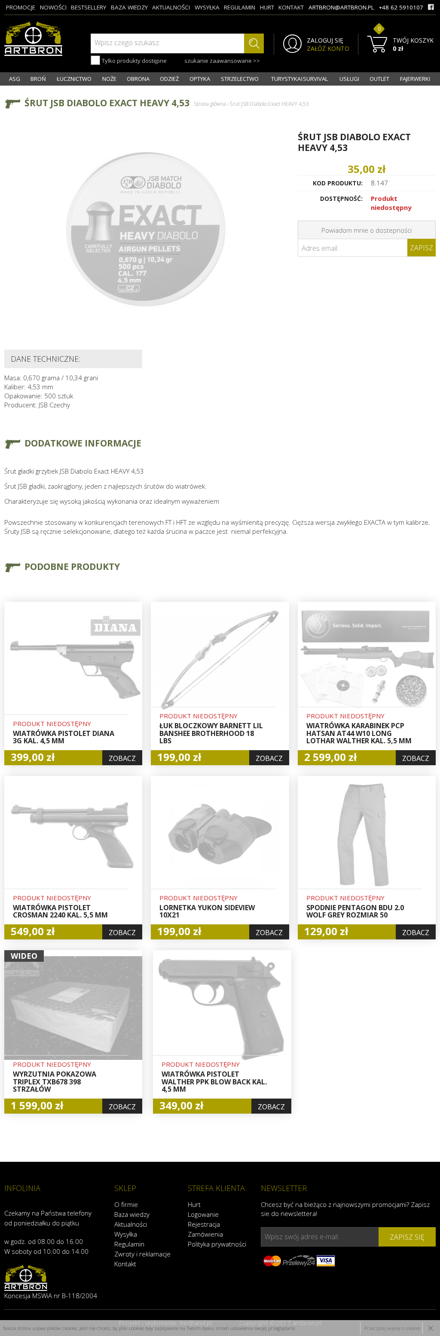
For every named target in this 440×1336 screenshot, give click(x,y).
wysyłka (207, 7)
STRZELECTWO (240, 79)
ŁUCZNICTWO (74, 79)
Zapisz (421, 247)
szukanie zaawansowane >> (222, 61)
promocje (20, 7)
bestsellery (88, 7)
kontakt (291, 7)
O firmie (126, 1204)
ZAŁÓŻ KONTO (328, 48)
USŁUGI (349, 79)
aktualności (171, 7)
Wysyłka (125, 1234)
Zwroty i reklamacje (142, 1254)
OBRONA (138, 79)
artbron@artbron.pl (341, 7)
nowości (53, 7)
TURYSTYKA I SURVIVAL (299, 79)
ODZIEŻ (169, 79)
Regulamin (129, 1244)
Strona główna (210, 104)
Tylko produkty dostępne (134, 61)
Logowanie (203, 1214)
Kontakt (125, 1263)
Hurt (194, 1204)
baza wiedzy (129, 7)
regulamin (239, 7)
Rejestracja (204, 1224)
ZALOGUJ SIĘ (325, 40)
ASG (14, 79)
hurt (267, 7)
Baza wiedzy (132, 1214)
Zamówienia (205, 1234)
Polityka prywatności (217, 1244)
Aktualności (130, 1224)
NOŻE (109, 79)
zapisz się (407, 1237)
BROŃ (38, 79)
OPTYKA (199, 79)
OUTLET (379, 79)
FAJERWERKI (415, 79)
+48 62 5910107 (401, 7)
